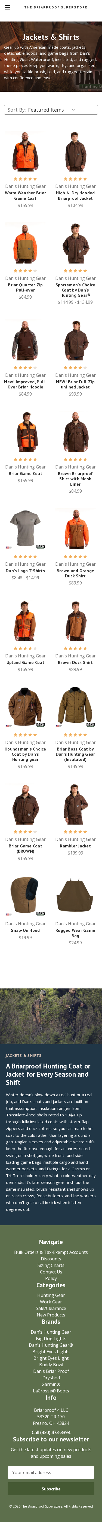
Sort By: (17, 109)
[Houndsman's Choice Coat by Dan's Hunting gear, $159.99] (25, 707)
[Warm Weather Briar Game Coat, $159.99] (25, 151)
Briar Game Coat (25, 473)
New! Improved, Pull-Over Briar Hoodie (25, 384)
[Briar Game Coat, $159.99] (25, 431)
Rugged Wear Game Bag (75, 933)
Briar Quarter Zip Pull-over (25, 287)
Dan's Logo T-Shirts (25, 570)
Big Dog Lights (51, 1339)
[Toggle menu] (7, 7)
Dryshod (51, 1378)
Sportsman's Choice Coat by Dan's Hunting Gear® (75, 290)
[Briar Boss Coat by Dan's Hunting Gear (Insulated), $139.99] (75, 707)
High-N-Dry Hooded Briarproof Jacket (75, 195)
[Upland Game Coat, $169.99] (25, 620)
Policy (51, 1278)
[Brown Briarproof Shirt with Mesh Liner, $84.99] (75, 431)
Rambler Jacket (75, 846)
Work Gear (51, 1302)
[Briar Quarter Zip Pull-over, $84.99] (25, 243)
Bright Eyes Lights (51, 1352)
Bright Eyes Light (51, 1358)
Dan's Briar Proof (51, 1371)
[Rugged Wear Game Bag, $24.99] (75, 896)
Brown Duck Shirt (75, 662)
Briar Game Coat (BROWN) (25, 848)
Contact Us (51, 1272)
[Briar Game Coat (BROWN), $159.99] (25, 804)
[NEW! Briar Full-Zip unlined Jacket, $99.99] (75, 339)
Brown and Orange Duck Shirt (75, 573)
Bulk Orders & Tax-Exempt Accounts (51, 1252)
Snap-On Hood (25, 930)
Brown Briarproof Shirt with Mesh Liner (75, 478)
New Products (51, 1315)
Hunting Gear (51, 1295)
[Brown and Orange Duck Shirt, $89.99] (75, 528)
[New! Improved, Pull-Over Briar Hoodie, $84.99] (25, 339)
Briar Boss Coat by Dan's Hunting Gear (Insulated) (75, 754)
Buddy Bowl (51, 1365)
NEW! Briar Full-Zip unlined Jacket (75, 384)
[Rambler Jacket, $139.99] (75, 804)
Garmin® (51, 1384)
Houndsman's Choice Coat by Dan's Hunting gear (25, 754)
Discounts (51, 1259)
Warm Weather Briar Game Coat (25, 195)
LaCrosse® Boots (51, 1391)
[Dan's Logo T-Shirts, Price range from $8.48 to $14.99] (25, 528)
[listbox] (52, 109)
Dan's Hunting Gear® (51, 1345)
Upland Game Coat (25, 662)
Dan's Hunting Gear (51, 1332)
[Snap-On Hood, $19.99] (25, 896)
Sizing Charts (51, 1265)
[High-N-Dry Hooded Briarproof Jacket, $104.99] (75, 151)
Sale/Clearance (51, 1308)
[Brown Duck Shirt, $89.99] (75, 620)
